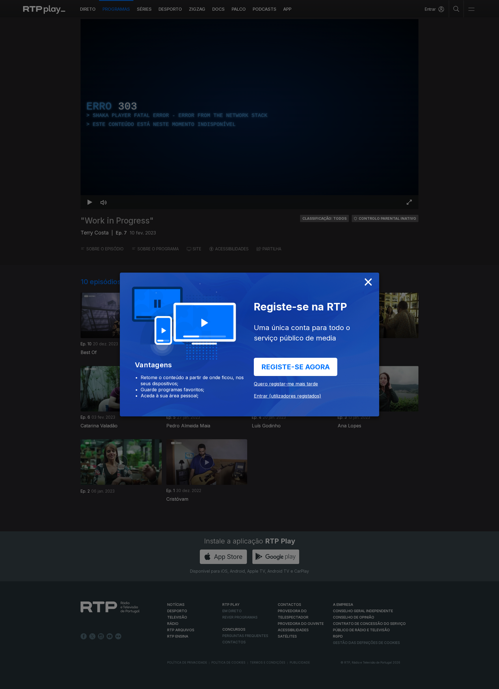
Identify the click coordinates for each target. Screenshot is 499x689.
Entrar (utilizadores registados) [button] (287, 396)
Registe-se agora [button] (295, 367)
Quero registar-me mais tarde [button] (286, 384)
